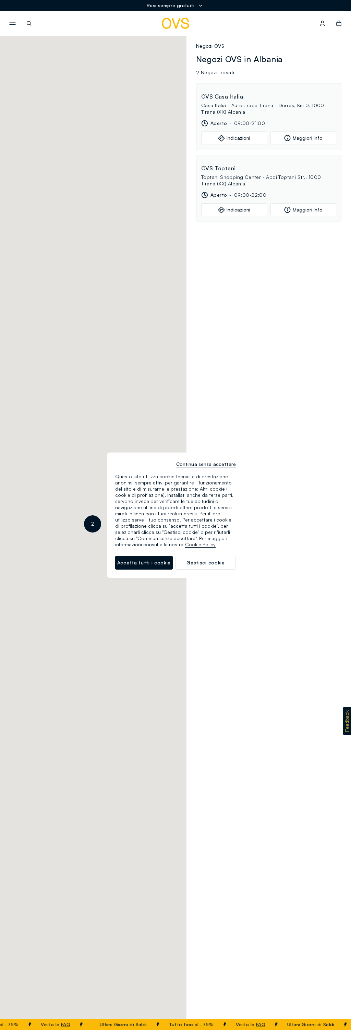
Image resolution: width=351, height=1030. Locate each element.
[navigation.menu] (12, 23)
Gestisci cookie (205, 562)
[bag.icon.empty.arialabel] (338, 23)
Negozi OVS (210, 46)
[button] (92, 524)
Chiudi (333, 1024)
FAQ (60, 1024)
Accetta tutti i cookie (144, 562)
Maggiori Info (308, 138)
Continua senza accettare (206, 464)
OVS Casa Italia (222, 96)
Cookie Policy (200, 544)
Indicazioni (238, 138)
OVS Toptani (218, 168)
